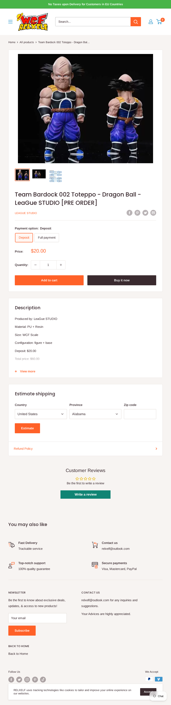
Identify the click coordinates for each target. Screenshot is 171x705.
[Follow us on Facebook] (11, 679)
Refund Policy (23, 448)
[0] (159, 21)
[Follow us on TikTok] (43, 679)
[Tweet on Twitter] (145, 213)
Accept (148, 691)
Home (11, 42)
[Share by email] (153, 213)
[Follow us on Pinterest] (35, 679)
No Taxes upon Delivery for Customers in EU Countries (85, 4)
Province (75, 405)
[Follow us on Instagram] (27, 679)
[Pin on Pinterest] (137, 213)
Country (21, 405)
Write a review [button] (86, 494)
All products (27, 42)
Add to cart (49, 280)
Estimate (27, 428)
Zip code (130, 405)
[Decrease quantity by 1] (35, 264)
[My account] (151, 21)
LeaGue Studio (26, 213)
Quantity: (21, 265)
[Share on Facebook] (129, 213)
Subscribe (22, 630)
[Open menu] (10, 21)
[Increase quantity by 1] (61, 264)
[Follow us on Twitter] (19, 679)
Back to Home (18, 653)
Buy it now (122, 280)
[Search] (136, 21)
